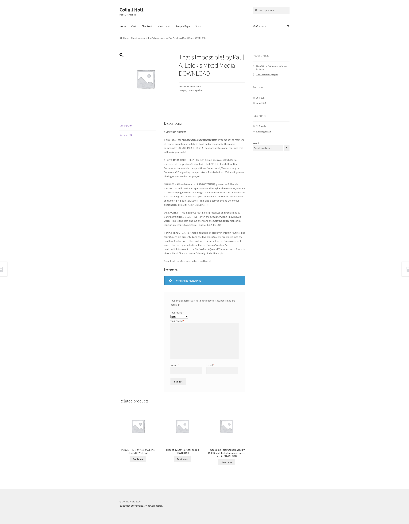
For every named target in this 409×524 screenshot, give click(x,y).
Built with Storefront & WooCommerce (141, 505)
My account (164, 26)
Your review (177, 320)
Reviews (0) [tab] (126, 135)
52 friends (261, 126)
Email (210, 365)
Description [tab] (126, 125)
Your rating (177, 312)
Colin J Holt (131, 10)
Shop (198, 26)
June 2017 (261, 103)
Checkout (147, 26)
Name (174, 365)
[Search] (286, 148)
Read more (138, 459)
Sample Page (183, 26)
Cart (133, 26)
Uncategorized (138, 38)
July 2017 (260, 97)
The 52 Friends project (267, 74)
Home (123, 26)
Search (256, 143)
